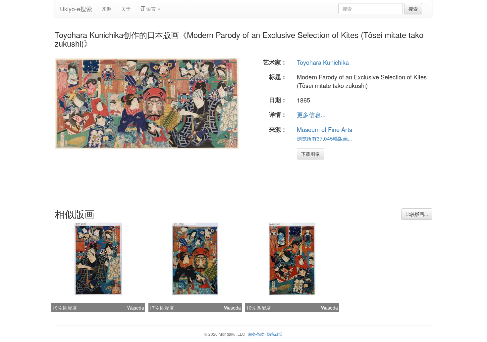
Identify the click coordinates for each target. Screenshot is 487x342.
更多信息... (311, 114)
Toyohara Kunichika (323, 62)
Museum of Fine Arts (324, 129)
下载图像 (310, 153)
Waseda (135, 307)
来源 (106, 8)
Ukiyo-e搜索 (76, 8)
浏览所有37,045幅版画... (324, 138)
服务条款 (256, 334)
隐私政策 (275, 334)
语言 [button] (151, 8)
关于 (126, 8)
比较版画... (417, 214)
